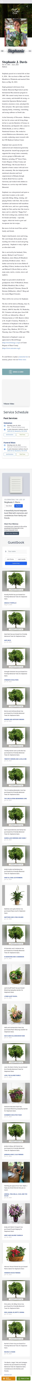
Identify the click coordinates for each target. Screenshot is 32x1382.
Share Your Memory (12, 533)
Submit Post (16, 563)
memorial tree (23, 357)
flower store (22, 359)
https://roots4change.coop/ (11, 342)
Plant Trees (22, 434)
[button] (16, 581)
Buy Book (18, 506)
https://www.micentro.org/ (11, 348)
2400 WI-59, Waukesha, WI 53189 (17, 431)
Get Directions (9, 434)
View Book (9, 506)
